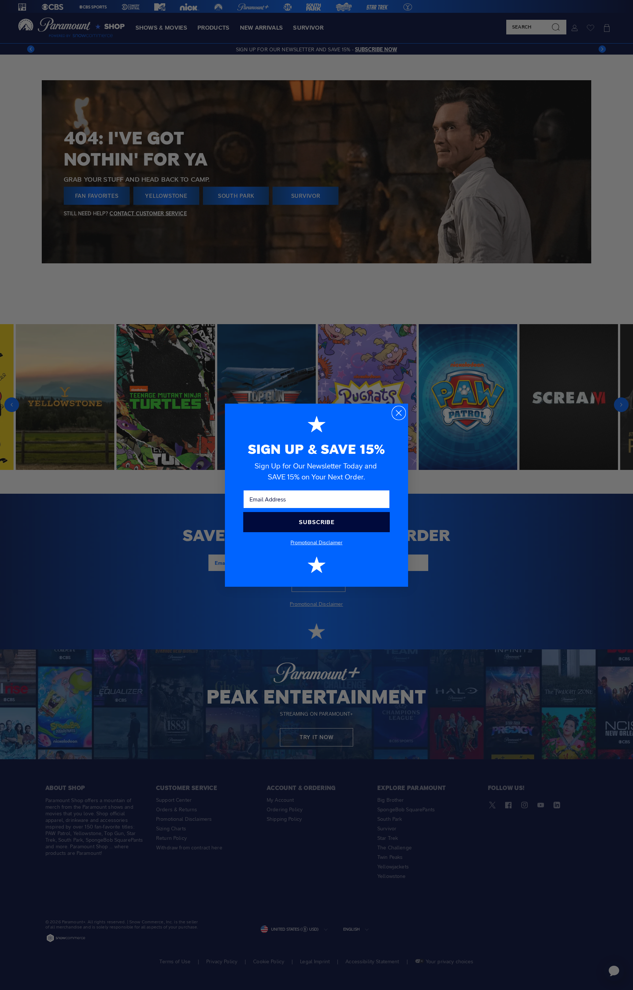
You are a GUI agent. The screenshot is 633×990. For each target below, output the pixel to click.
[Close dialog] (398, 413)
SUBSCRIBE (316, 522)
